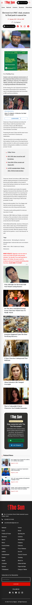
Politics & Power (6, 533)
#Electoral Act (7, 240)
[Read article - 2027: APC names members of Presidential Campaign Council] (6, 481)
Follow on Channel (17, 440)
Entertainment (5, 554)
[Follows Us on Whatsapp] (25, 26)
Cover (3, 530)
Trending (20, 557)
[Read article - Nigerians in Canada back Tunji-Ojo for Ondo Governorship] (6, 472)
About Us (20, 560)
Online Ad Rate (22, 563)
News (3, 542)
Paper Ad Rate (22, 566)
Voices (20, 527)
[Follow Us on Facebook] (10, 593)
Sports (3, 539)
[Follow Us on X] (13, 593)
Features (20, 542)
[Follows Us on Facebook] (18, 26)
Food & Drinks (5, 545)
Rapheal (18, 22)
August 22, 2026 (14, 463)
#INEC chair (6, 246)
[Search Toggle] (30, 2)
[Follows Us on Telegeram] (28, 26)
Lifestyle (4, 563)
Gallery (3, 548)
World (19, 530)
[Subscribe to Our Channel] (16, 593)
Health (3, 560)
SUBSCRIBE (15, 584)
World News (21, 539)
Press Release (22, 548)
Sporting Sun (21, 533)
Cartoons (20, 545)
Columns (15, 7)
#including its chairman (18, 240)
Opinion (4, 566)
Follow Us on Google (23, 2)
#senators (6, 249)
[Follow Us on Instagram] (22, 593)
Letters (4, 551)
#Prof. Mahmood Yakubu (17, 246)
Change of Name (22, 569)
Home (3, 7)
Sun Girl (20, 551)
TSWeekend (5, 569)
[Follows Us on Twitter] (21, 26)
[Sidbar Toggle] (2, 3)
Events (3, 557)
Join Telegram (17, 445)
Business (21, 7)
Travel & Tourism (22, 554)
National (8, 7)
